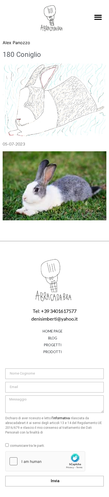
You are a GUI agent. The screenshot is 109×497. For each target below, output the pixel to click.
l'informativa (61, 418)
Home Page (52, 331)
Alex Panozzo (16, 42)
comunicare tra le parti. (27, 446)
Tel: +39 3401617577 (54, 311)
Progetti (52, 345)
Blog (52, 338)
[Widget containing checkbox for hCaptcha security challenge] (45, 461)
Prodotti (52, 352)
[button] (98, 17)
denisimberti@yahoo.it (54, 319)
